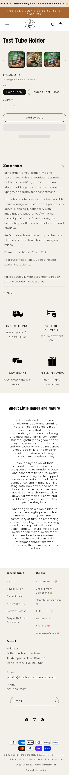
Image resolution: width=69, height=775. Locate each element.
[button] (34, 128)
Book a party (43, 618)
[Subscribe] (55, 701)
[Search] (53, 24)
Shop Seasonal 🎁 (46, 581)
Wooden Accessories (30, 281)
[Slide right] (65, 60)
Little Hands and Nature (25, 754)
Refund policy (17, 759)
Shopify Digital (59, 755)
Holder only (14, 92)
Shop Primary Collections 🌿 (44, 590)
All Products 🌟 (44, 611)
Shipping (7, 79)
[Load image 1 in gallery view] (17, 60)
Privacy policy (34, 759)
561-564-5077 (16, 689)
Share (11, 293)
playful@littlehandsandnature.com (31, 677)
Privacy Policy (15, 588)
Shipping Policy (16, 603)
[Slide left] (4, 60)
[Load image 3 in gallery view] (52, 60)
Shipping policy (24, 764)
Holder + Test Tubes (46, 92)
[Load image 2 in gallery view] (34, 60)
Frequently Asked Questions (17, 620)
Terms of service (53, 759)
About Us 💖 (43, 625)
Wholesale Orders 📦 (47, 633)
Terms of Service (16, 610)
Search (11, 581)
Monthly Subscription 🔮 (48, 601)
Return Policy (14, 596)
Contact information (46, 764)
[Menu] (7, 24)
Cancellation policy (36, 770)
